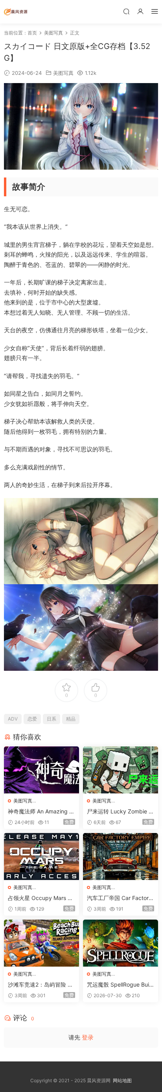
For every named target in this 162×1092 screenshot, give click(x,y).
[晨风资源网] (16, 12)
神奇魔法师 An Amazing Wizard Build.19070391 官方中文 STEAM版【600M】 (41, 811)
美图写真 (63, 73)
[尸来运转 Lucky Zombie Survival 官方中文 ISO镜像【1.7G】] (120, 769)
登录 (88, 1037)
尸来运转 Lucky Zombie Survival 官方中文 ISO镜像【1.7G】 (119, 811)
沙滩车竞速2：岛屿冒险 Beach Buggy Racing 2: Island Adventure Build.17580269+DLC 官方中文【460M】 (41, 985)
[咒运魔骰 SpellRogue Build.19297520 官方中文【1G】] (120, 943)
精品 (70, 719)
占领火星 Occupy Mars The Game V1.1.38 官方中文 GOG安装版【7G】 (41, 898)
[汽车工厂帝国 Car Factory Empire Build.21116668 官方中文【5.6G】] (120, 856)
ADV (13, 719)
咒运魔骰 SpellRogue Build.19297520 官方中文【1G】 (118, 985)
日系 (51, 719)
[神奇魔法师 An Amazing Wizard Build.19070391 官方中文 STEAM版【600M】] (41, 769)
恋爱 (32, 719)
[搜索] (126, 11)
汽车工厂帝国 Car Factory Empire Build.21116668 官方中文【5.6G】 (120, 898)
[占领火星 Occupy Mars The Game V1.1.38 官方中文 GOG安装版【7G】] (41, 856)
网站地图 (122, 1080)
